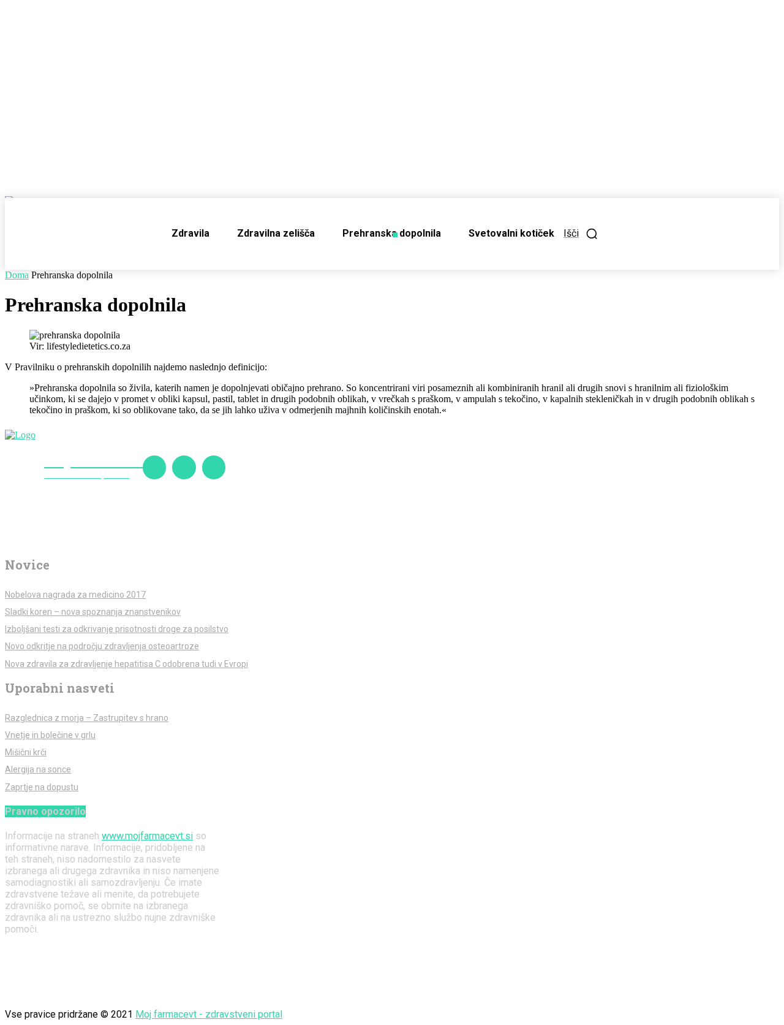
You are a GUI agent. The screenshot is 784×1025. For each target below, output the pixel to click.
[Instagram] (183, 467)
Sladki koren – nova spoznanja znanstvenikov (93, 612)
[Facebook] (154, 467)
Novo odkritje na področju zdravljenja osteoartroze (102, 646)
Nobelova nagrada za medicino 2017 (75, 595)
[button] (581, 233)
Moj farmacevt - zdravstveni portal (208, 1014)
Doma (17, 275)
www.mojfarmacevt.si (147, 836)
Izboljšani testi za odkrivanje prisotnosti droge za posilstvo (116, 629)
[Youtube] (213, 467)
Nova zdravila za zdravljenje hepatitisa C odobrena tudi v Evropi (126, 664)
